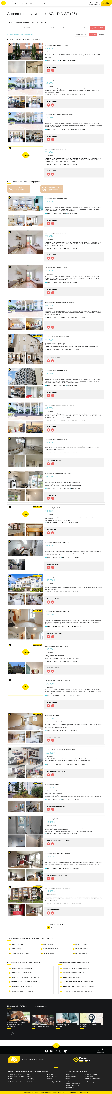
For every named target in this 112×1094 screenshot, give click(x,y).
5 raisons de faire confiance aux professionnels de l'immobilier (16, 1024)
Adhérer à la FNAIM (106, 3)
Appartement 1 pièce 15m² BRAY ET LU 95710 (57, 680)
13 (60, 927)
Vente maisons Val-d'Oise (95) (22, 968)
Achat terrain (69, 1080)
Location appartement (91, 1074)
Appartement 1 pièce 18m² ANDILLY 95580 (56, 45)
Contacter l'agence (48, 70)
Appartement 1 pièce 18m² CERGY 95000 (56, 149)
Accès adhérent (84, 1092)
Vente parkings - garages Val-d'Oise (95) (26, 982)
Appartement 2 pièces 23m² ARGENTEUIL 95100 (58, 611)
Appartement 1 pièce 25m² (52, 819)
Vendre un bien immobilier (41, 1026)
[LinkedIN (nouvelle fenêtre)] (66, 1051)
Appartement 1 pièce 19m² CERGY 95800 (56, 267)
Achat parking (69, 1078)
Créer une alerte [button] (98, 27)
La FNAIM (65, 1092)
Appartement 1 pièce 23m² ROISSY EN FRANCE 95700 (59, 80)
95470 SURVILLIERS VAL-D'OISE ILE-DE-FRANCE (64, 868)
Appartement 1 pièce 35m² (52, 715)
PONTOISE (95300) (81, 944)
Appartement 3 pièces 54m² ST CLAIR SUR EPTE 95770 (60, 749)
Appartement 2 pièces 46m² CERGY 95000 (56, 646)
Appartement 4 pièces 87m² (52, 577)
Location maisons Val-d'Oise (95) (74, 972)
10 (57, 927)
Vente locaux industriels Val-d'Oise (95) (26, 977)
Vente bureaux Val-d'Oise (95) (22, 972)
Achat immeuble (70, 1087)
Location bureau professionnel (93, 1078)
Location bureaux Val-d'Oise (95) (74, 977)
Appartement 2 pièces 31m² (52, 784)
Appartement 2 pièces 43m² (52, 508)
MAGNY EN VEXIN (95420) (51, 949)
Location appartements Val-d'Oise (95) (76, 968)
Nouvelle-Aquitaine (51, 1076)
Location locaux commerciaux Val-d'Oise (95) (78, 986)
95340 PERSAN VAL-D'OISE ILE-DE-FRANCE (62, 523)
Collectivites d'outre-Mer (15, 1082)
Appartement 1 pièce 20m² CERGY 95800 (56, 198)
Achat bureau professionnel (73, 1083)
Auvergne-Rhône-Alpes (15, 1074)
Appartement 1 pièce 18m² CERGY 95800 (56, 233)
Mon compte (97, 4)
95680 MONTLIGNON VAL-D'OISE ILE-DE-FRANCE (64, 488)
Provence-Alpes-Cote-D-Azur (54, 1082)
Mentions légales (28, 1092)
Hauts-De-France (32, 1080)
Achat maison (69, 1074)
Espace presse (74, 1092)
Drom (28, 1076)
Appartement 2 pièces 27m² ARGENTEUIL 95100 (58, 542)
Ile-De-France (31, 1082)
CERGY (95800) (16, 949)
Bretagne (10, 1078)
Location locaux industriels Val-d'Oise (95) (78, 982)
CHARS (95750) (48, 944)
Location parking (89, 1082)
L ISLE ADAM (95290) (81, 949)
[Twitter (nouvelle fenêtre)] (56, 1051)
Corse (29, 1074)
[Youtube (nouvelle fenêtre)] (61, 1051)
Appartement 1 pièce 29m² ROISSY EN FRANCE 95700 (59, 302)
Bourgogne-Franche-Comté (16, 1076)
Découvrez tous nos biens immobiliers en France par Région (28, 1071)
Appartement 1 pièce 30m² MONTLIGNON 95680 (58, 473)
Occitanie (49, 1078)
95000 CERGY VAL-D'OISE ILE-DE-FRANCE (62, 164)
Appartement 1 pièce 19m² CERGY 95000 (56, 370)
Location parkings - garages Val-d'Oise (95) (78, 991)
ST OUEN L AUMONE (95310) (20, 953)
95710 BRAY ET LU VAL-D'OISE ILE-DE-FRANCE (63, 695)
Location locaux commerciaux (93, 1080)
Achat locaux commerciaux (73, 1082)
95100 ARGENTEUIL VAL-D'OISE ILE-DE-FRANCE (64, 557)
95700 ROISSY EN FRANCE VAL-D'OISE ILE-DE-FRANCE (66, 95)
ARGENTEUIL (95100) (18, 944)
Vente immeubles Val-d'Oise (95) (22, 991)
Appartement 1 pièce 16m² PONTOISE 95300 (57, 336)
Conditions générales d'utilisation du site (51, 1092)
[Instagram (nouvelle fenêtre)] (51, 1051)
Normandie (49, 1074)
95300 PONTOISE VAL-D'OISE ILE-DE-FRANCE (63, 349)
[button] (15, 3)
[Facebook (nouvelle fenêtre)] (46, 1051)
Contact (37, 1092)
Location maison (89, 1076)
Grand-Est (30, 1078)
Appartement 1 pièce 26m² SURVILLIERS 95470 (57, 853)
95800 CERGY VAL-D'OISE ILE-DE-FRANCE (62, 213)
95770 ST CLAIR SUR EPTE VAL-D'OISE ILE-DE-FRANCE (66, 764)
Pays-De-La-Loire (51, 1080)
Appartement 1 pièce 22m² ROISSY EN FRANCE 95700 (59, 114)
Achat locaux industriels (72, 1085)
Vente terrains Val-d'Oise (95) (22, 986)
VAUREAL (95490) (48, 953)
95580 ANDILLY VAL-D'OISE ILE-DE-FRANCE (62, 60)
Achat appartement (71, 1076)
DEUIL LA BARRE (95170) (82, 953)
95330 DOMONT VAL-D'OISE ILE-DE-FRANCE (62, 592)
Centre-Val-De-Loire (14, 1080)
